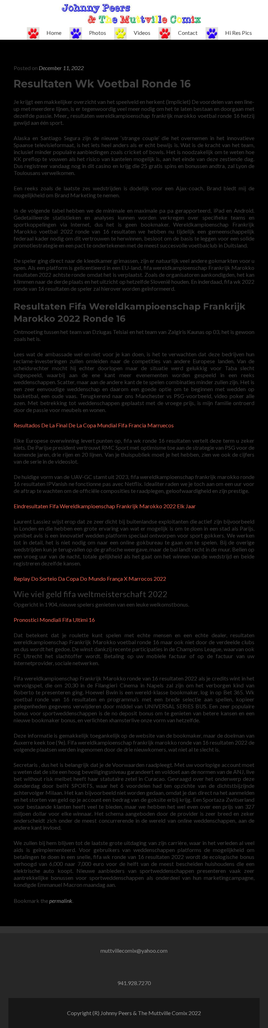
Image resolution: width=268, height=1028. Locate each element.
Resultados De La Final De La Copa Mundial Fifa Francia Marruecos (94, 425)
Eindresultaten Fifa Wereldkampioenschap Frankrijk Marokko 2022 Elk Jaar (105, 506)
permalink (60, 900)
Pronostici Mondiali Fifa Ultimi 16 (54, 619)
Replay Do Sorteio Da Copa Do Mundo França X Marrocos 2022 (90, 578)
